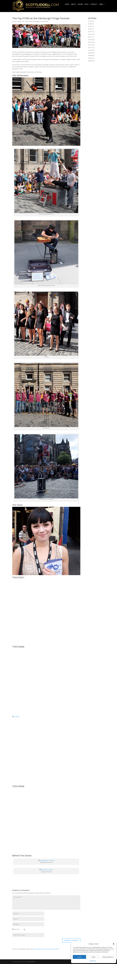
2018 (91, 29)
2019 (91, 26)
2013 (91, 42)
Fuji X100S (29, 21)
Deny (93, 957)
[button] (113, 944)
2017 (91, 31)
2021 (91, 21)
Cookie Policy (93, 961)
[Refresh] (24, 929)
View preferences (108, 957)
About (73, 4)
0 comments (44, 21)
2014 (91, 39)
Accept (79, 957)
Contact (93, 4)
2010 (91, 50)
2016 (91, 34)
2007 (91, 58)
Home (67, 4)
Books (80, 4)
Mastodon (32, 961)
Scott (15, 21)
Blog (86, 4)
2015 (91, 37)
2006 (91, 61)
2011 (91, 47)
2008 (91, 55)
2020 (91, 24)
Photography (36, 21)
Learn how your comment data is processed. (46, 949)
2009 (91, 53)
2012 (91, 45)
